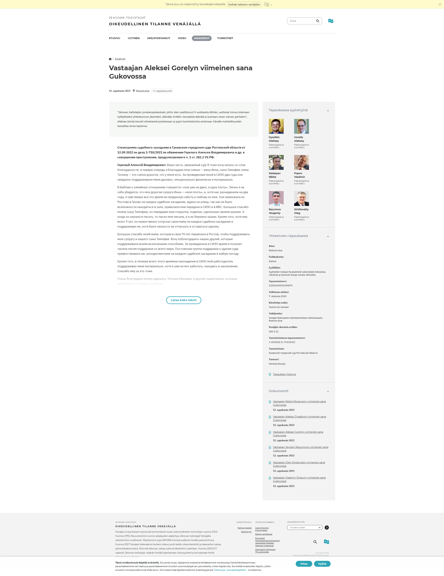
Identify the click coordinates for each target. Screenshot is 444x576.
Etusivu (114, 38)
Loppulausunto (164, 90)
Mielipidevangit (158, 38)
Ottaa (304, 563)
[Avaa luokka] (327, 527)
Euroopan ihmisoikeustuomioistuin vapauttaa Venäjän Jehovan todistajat (267, 542)
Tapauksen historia (284, 374)
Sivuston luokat (297, 527)
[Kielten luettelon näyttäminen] (268, 4)
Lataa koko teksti (184, 300)
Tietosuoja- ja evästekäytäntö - (231, 569)
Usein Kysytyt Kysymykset (262, 529)
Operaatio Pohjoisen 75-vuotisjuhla (265, 550)
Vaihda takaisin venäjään (244, 4)
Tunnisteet (225, 38)
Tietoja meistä (244, 528)
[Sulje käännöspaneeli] (440, 4)
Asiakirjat (202, 38)
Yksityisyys (246, 531)
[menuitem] (114, 38)
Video (182, 38)
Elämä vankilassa (263, 534)
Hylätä (322, 563)
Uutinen (134, 38)
